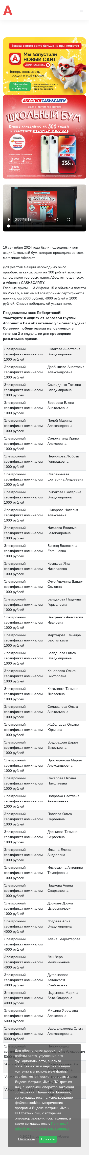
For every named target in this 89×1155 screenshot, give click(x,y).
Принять (48, 1139)
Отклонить (26, 1139)
